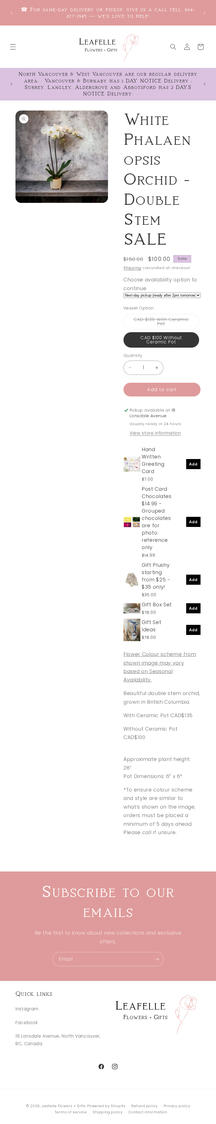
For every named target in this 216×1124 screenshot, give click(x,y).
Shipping (132, 267)
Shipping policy (108, 1112)
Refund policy (144, 1106)
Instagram (27, 1009)
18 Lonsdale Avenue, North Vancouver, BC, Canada (58, 1040)
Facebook (26, 1023)
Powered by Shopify (106, 1106)
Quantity (132, 355)
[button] (13, 47)
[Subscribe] (156, 959)
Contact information (148, 1112)
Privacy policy (177, 1106)
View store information (155, 433)
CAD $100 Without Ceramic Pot (161, 340)
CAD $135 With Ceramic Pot (163, 322)
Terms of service (71, 1112)
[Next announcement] (204, 13)
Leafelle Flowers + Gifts (64, 1106)
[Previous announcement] (11, 13)
